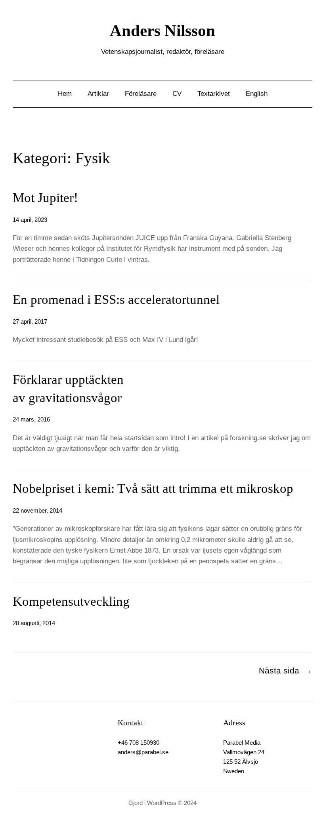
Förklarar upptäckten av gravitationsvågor (68, 388)
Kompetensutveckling (71, 601)
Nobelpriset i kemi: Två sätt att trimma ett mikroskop (153, 488)
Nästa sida (285, 670)
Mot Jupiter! (45, 198)
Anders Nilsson (162, 31)
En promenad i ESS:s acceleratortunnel (116, 299)
